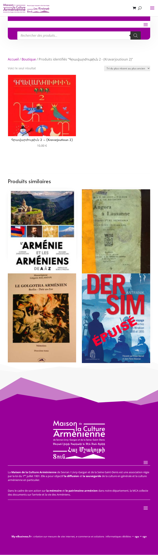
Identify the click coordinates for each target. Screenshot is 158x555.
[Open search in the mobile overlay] (79, 35)
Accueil (13, 59)
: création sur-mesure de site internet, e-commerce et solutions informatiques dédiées (71, 536)
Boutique (29, 59)
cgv (145, 536)
